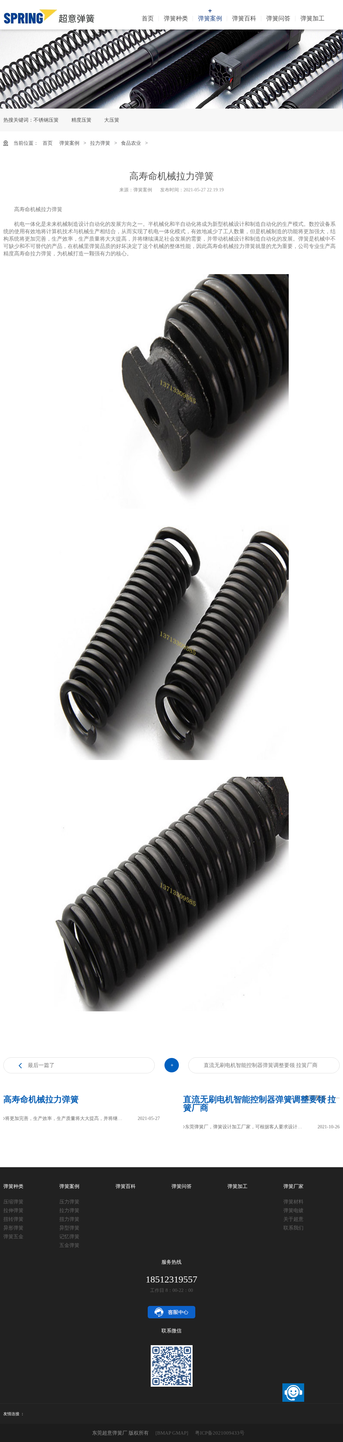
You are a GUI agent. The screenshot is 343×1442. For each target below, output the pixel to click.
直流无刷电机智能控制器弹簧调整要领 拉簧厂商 (261, 1065)
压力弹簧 (69, 1201)
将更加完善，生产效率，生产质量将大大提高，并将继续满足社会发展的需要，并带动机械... (65, 1118)
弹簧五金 (13, 1236)
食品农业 (131, 143)
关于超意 (293, 1219)
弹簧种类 (176, 18)
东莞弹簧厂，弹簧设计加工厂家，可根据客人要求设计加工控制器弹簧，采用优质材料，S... (245, 1126)
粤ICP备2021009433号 (220, 1433)
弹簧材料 (293, 1201)
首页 (148, 18)
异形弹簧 (13, 1228)
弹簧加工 (312, 18)
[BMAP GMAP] (171, 1433)
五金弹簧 (69, 1245)
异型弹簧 (69, 1228)
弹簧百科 (244, 18)
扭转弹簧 (13, 1219)
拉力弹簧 (100, 143)
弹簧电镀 (293, 1210)
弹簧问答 (278, 18)
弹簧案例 (210, 18)
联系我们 (293, 1228)
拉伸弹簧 (13, 1210)
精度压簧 (81, 120)
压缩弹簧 (13, 1201)
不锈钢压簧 (46, 120)
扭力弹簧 (69, 1219)
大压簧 (111, 120)
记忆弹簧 (69, 1236)
